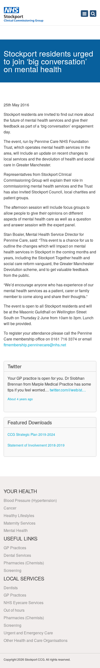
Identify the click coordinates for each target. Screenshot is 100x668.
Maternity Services (19, 523)
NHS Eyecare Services (23, 602)
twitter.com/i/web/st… (68, 390)
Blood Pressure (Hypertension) (30, 500)
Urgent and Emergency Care (28, 633)
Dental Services (17, 555)
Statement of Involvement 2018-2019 (36, 445)
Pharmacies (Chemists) (24, 563)
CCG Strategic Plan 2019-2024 (31, 434)
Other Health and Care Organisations (35, 640)
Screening (12, 570)
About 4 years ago (20, 399)
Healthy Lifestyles (19, 515)
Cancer (10, 508)
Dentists (11, 587)
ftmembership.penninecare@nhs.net (35, 345)
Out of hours (14, 610)
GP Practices (15, 547)
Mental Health (16, 530)
